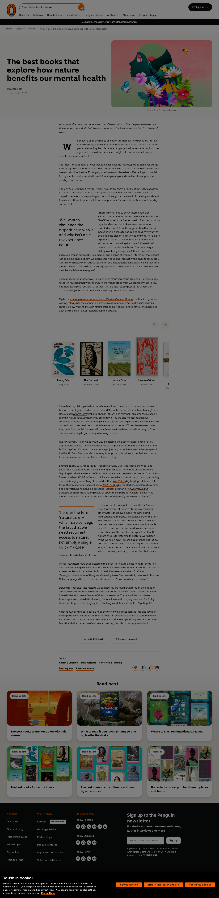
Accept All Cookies (200, 885)
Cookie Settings (129, 885)
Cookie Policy (48, 893)
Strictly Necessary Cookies (163, 885)
